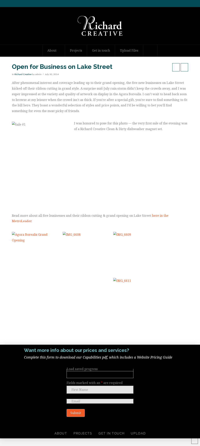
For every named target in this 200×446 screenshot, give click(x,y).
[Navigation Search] (150, 51)
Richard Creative (22, 74)
